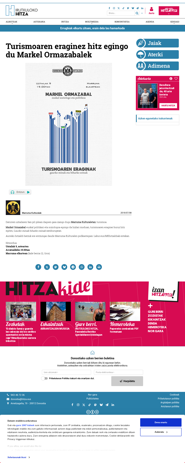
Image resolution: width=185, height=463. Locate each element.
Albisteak (11, 21)
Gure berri (155, 311)
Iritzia (65, 21)
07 (127, 213)
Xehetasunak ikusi (17, 457)
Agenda (150, 21)
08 (130, 213)
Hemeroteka (157, 327)
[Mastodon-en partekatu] (56, 267)
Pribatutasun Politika (59, 378)
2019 (123, 213)
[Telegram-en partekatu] (73, 267)
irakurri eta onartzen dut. (71, 378)
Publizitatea (92, 398)
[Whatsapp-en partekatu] (82, 267)
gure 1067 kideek (25, 425)
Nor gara (155, 331)
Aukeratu (159, 432)
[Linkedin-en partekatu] (90, 267)
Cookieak (174, 394)
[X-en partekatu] (47, 267)
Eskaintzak (157, 319)
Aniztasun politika (170, 406)
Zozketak (155, 315)
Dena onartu (161, 422)
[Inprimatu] (99, 267)
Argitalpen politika (170, 402)
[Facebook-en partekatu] (38, 267)
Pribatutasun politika (168, 398)
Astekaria (39, 21)
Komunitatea (122, 21)
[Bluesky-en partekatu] (64, 267)
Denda (152, 323)
